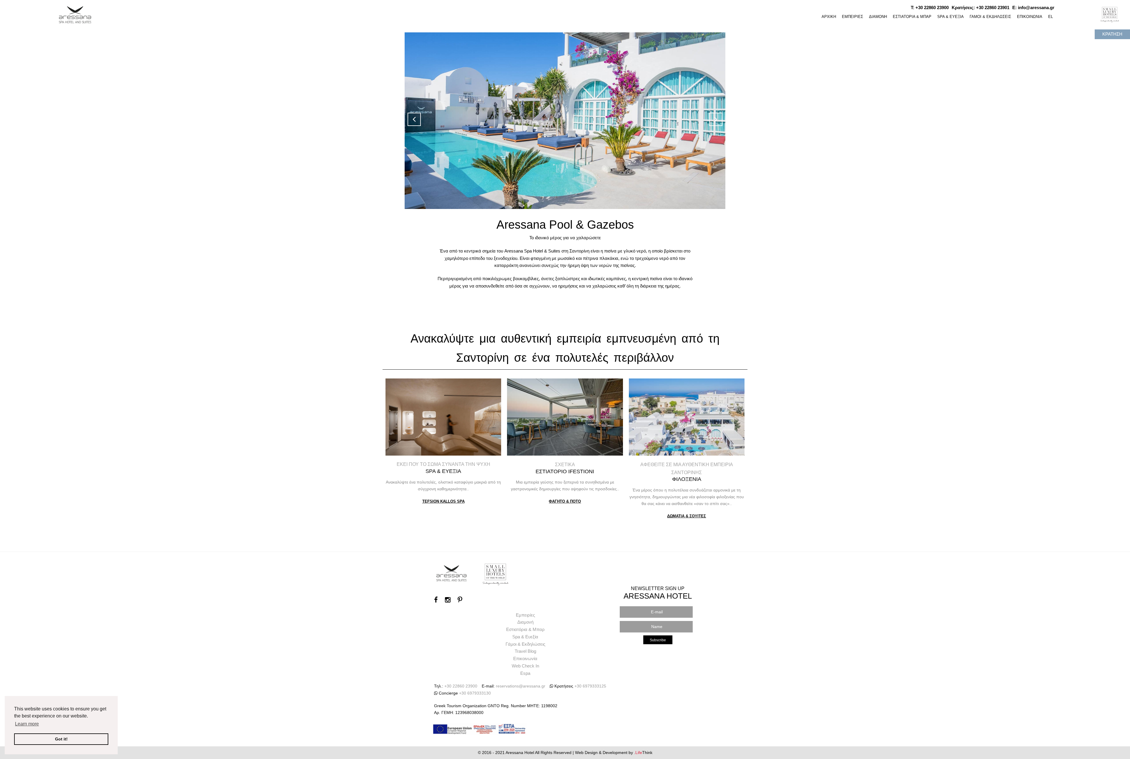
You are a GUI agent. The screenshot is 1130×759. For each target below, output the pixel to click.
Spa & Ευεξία (525, 636)
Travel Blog (525, 651)
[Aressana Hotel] (75, 13)
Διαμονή (525, 622)
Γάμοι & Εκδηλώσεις (525, 644)
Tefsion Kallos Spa (443, 501)
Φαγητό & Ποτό (565, 501)
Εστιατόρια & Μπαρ (525, 629)
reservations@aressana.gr (520, 686)
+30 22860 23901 (992, 7)
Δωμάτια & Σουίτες (686, 516)
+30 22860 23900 (932, 7)
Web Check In (525, 665)
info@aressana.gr (1036, 7)
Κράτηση (1112, 33)
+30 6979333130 (475, 693)
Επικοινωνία (525, 658)
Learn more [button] (27, 723)
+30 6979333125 (590, 686)
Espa (525, 673)
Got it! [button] (61, 739)
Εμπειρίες (525, 614)
